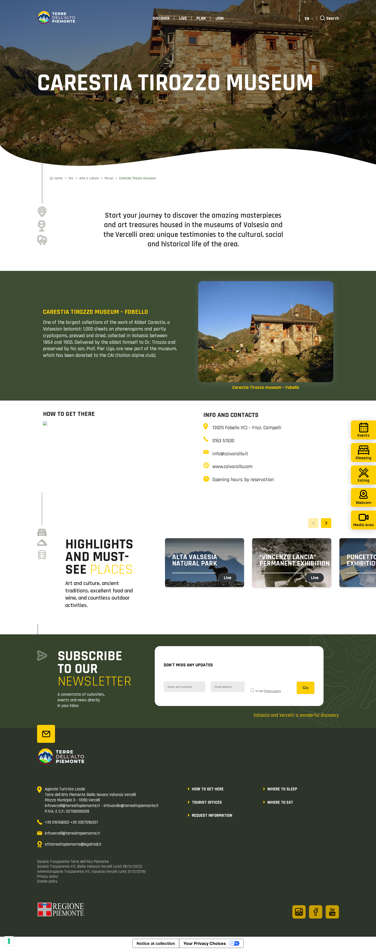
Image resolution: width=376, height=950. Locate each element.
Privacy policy (272, 691)
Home (58, 178)
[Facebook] (315, 912)
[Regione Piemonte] (61, 910)
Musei (109, 178)
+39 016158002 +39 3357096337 (71, 822)
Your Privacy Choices (204, 943)
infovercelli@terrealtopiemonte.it (72, 833)
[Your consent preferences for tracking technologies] (9, 941)
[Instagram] (299, 912)
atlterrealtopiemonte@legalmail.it (73, 844)
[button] (326, 523)
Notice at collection (156, 943)
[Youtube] (332, 912)
